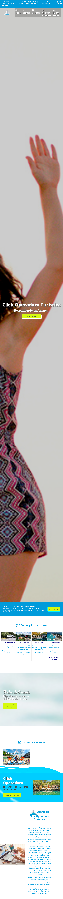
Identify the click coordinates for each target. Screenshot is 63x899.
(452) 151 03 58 (23, 3)
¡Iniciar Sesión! (31, 316)
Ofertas (26, 13)
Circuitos (36, 13)
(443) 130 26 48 (43, 2)
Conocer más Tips (12, 795)
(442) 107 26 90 (45, 3)
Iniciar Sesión (56, 14)
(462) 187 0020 (34, 3)
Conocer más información (10, 706)
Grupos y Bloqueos (46, 14)
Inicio (18, 12)
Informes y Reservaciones (8, 3)
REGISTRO (53, 609)
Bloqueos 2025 (14, 753)
